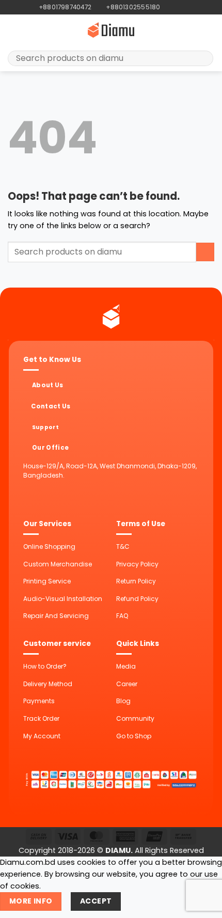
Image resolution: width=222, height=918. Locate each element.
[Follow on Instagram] (177, 7)
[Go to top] (202, 904)
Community (135, 718)
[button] (13, 30)
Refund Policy (137, 598)
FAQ (122, 615)
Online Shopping (49, 546)
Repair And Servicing (56, 615)
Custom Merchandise (57, 564)
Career (126, 683)
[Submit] (202, 58)
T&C (123, 546)
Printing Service (47, 581)
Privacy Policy (137, 564)
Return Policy (136, 581)
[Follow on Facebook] (168, 7)
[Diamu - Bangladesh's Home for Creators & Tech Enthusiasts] (111, 29)
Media (126, 666)
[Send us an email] (186, 7)
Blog (123, 701)
